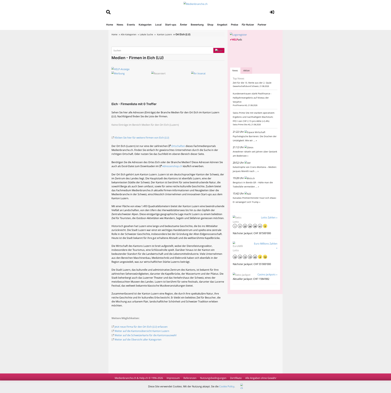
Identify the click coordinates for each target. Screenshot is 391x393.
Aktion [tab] (246, 70)
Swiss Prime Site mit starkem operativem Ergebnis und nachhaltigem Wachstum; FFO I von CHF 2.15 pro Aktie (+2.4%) (253, 116)
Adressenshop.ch (172, 166)
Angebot (222, 24)
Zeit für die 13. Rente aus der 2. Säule (252, 82)
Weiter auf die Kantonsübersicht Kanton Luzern (142, 331)
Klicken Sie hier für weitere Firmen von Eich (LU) (142, 137)
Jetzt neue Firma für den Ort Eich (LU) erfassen (141, 326)
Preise (234, 24)
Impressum (173, 378)
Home (109, 24)
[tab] (235, 70)
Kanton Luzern (164, 34)
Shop (210, 24)
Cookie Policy (226, 386)
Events (131, 24)
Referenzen (189, 378)
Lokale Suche (146, 34)
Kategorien (145, 24)
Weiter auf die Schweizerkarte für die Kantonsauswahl (145, 335)
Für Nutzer (248, 24)
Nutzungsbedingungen (213, 378)
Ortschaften (178, 146)
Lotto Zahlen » (269, 217)
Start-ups (170, 24)
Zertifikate (236, 378)
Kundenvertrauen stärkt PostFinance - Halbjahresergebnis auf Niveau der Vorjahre (252, 97)
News (120, 24)
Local (158, 24)
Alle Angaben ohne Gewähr (260, 378)
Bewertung (197, 24)
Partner (262, 24)
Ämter (183, 24)
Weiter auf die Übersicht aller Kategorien (138, 339)
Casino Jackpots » (267, 274)
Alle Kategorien (128, 34)
